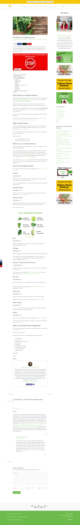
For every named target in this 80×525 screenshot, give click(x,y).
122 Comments (16, 39)
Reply (47, 434)
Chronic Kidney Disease (60, 111)
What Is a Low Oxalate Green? (19, 77)
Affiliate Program (18, 513)
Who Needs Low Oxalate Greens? (20, 74)
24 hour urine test (30, 109)
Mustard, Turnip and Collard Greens (21, 85)
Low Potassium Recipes (60, 116)
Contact (57, 122)
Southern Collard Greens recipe (33, 272)
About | (8, 513)
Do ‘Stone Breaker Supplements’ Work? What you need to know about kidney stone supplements (64, 136)
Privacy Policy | (10, 516)
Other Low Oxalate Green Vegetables (21, 90)
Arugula (17, 79)
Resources (58, 118)
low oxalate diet (16, 329)
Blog (36, 6)
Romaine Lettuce (18, 80)
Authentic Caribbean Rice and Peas (62, 141)
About (31, 6)
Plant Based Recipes (60, 113)
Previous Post (10, 394)
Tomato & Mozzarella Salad (23, 194)
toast (35, 180)
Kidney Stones (24, 39)
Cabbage (17, 84)
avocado (32, 180)
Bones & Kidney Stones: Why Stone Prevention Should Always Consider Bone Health (64, 144)
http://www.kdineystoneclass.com (33, 449)
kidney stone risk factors (26, 156)
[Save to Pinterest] (1, 266)
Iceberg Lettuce (18, 81)
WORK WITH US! (24, 6)
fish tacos (26, 259)
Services (57, 120)
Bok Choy (17, 86)
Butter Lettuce (18, 88)
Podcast (40, 6)
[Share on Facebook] (1, 262)
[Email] (34, 384)
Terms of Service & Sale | (18, 516)
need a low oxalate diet (24, 129)
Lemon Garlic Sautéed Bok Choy (38, 286)
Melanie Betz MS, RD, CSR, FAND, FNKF (30, 367)
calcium (14, 156)
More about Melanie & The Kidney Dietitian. (30, 381)
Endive (17, 89)
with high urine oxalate (23, 159)
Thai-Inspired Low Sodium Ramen (62, 139)
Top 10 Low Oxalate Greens (19, 78)
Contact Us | (12, 513)
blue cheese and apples (18, 322)
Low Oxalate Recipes (60, 115)
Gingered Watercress (38, 299)
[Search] (72, 6)
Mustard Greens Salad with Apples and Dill (28, 273)
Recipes (45, 6)
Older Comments (10, 401)
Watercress (17, 87)
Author (15, 92)
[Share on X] (1, 264)
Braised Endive (40, 317)
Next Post (50, 394)
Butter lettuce (15, 307)
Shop (50, 6)
